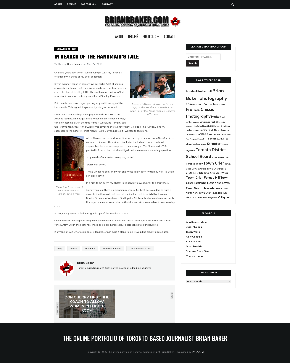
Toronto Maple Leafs (220, 157)
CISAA (189, 104)
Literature (90, 248)
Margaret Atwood (112, 248)
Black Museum (194, 226)
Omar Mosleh (194, 246)
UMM (194, 197)
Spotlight (221, 139)
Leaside (222, 122)
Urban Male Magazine (207, 197)
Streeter (214, 143)
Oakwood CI (193, 135)
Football (209, 104)
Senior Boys (202, 139)
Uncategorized (66, 49)
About (58, 4)
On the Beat (215, 134)
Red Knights (191, 139)
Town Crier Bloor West (216, 172)
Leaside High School (194, 126)
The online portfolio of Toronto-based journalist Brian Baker (145, 338)
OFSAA (204, 134)
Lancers (196, 122)
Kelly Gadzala (194, 236)
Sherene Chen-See (197, 251)
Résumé (71, 4)
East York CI (198, 104)
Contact (107, 4)
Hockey (216, 116)
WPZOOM (198, 351)
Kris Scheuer (193, 241)
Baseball (191, 91)
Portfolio (87, 4)
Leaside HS (208, 126)
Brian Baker (73, 63)
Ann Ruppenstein (196, 222)
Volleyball (224, 197)
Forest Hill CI (220, 104)
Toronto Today (194, 163)
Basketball (204, 91)
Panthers (226, 134)
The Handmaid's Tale (140, 248)
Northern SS (207, 129)
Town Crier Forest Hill (203, 177)
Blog (60, 248)
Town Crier (213, 163)
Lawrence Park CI (209, 121)
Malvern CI (217, 126)
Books (74, 248)
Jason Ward (193, 231)
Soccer (212, 138)
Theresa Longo (195, 256)
